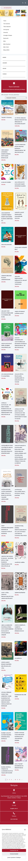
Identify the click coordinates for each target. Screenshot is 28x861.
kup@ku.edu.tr (14, 808)
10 (15, 779)
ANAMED (5, 63)
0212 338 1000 (14, 819)
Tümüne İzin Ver (14, 850)
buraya (16, 848)
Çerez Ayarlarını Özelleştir (14, 857)
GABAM (4, 74)
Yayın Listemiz (14, 87)
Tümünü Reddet (14, 854)
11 (17, 779)
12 (19, 779)
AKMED (4, 57)
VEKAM (4, 68)
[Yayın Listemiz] (14, 83)
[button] (1, 13)
